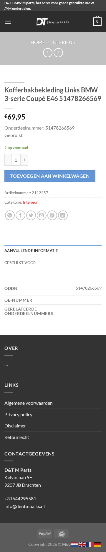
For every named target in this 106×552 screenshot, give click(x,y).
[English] (82, 543)
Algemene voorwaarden (28, 403)
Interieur (63, 42)
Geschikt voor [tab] (20, 262)
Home (38, 42)
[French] (90, 543)
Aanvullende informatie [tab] (31, 250)
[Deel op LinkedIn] (63, 215)
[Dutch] (75, 543)
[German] (98, 543)
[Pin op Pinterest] (52, 215)
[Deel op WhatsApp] (10, 215)
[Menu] (7, 21)
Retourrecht (16, 437)
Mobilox (70, 544)
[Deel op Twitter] (31, 215)
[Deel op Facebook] (20, 215)
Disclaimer (15, 425)
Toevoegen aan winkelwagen (50, 176)
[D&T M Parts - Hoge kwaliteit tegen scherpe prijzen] (52, 21)
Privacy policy (18, 414)
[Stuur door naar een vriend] (42, 215)
